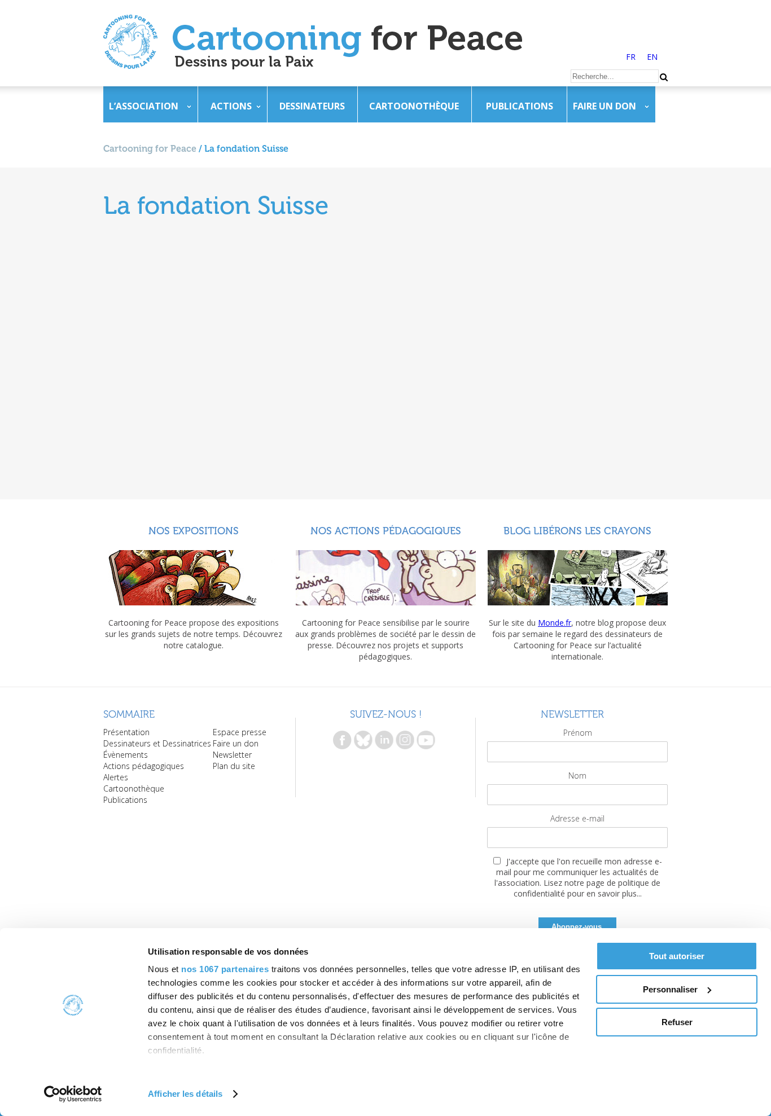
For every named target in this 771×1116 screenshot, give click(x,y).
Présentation (126, 732)
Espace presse (239, 732)
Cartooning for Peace (149, 148)
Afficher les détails (185, 1094)
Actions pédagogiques (143, 766)
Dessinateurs (312, 106)
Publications (519, 106)
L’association (143, 106)
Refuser (677, 1022)
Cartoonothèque (414, 106)
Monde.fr (554, 622)
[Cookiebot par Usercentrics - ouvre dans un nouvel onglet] (73, 1094)
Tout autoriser (676, 956)
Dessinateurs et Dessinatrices (157, 743)
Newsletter (232, 754)
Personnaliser (670, 989)
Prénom (577, 732)
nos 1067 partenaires (225, 969)
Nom (577, 775)
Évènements (125, 754)
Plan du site (234, 766)
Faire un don (604, 106)
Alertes (115, 777)
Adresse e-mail (577, 818)
